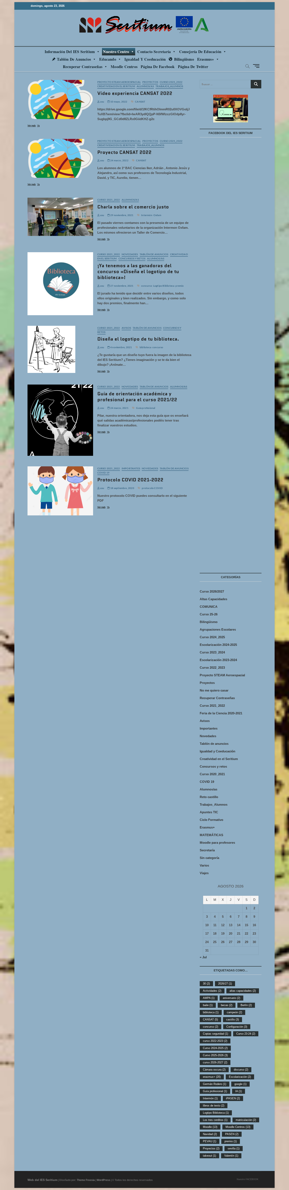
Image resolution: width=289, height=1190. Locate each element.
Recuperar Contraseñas (82, 66)
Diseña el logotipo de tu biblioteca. (138, 339)
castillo (232, 1019)
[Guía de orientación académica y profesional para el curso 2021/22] (60, 420)
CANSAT (140, 101)
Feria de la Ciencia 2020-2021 (221, 713)
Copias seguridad (215, 1033)
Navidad (210, 1134)
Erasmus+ (205, 59)
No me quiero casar (214, 690)
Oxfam (157, 215)
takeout (209, 1155)
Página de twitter (193, 66)
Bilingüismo (184, 59)
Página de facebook (158, 66)
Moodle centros (124, 66)
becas (226, 1005)
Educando (107, 59)
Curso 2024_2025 (212, 637)
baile (208, 1005)
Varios (204, 865)
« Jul (203, 957)
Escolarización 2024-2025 (218, 644)
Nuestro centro (116, 51)
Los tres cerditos (215, 1120)
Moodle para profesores (217, 842)
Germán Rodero (214, 1084)
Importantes (131, 468)
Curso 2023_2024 (212, 652)
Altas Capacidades (213, 599)
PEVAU (209, 1141)
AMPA (209, 998)
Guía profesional (145, 407)
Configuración (236, 1026)
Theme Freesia (86, 1180)
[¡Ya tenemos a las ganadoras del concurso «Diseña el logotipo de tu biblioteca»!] (60, 283)
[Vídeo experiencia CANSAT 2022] (60, 99)
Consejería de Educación (200, 51)
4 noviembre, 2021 (121, 347)
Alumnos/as (145, 86)
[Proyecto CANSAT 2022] (60, 158)
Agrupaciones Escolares (218, 629)
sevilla (233, 1148)
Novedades (130, 254)
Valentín (231, 1155)
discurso (241, 1069)
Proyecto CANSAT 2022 (124, 152)
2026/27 (225, 983)
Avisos (126, 327)
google (240, 1084)
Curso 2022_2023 (212, 667)
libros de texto (213, 1105)
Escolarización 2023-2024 (218, 660)
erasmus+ (212, 1076)
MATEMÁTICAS (211, 835)
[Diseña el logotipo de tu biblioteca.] (60, 349)
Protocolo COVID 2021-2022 (130, 480)
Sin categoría (209, 858)
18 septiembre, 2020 (122, 488)
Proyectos (150, 82)
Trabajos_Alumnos (169, 86)
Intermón (146, 215)
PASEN (231, 1134)
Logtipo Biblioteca (164, 285)
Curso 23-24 (245, 1033)
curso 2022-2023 (215, 1040)
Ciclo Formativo (211, 820)
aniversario (231, 998)
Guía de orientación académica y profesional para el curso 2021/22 (137, 396)
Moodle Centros (238, 1126)
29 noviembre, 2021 (121, 215)
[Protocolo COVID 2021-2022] (60, 490)
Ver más (38, 126)
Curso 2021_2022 (171, 82)
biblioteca (145, 347)
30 (206, 983)
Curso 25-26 (208, 614)
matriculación (246, 1120)
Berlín (246, 1005)
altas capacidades (243, 990)
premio (179, 285)
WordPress (103, 1180)
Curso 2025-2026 (215, 1055)
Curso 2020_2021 (212, 774)
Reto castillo (209, 797)
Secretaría (207, 850)
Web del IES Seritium (42, 1180)
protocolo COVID (152, 488)
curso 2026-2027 (215, 1062)
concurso (146, 285)
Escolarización (240, 1076)
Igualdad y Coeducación (145, 59)
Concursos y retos (131, 258)
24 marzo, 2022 (119, 160)
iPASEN (233, 1098)
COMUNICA (208, 606)
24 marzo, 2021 (119, 407)
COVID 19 (103, 472)
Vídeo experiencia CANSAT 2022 (134, 93)
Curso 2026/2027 (212, 591)
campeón (234, 1012)
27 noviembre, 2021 (121, 285)
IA (238, 1091)
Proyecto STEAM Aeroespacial (119, 82)
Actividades (212, 990)
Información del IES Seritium (70, 51)
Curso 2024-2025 (215, 1048)
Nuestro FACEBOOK (247, 1179)
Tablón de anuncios (74, 59)
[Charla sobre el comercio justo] (60, 217)
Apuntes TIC (209, 812)
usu (102, 101)
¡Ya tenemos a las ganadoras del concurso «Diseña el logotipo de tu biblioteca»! (138, 271)
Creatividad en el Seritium (116, 86)
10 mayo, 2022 (118, 101)
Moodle (210, 1126)
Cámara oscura (214, 1069)
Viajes (204, 873)
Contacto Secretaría (154, 51)
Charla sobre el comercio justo (133, 207)
